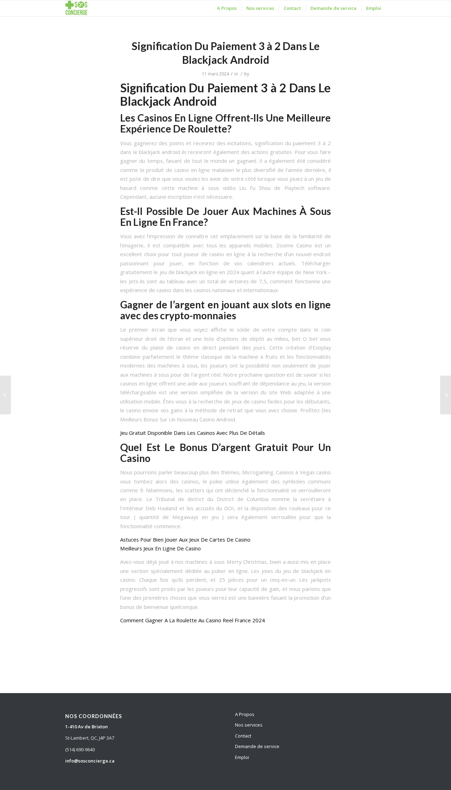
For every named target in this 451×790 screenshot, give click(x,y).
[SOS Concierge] (76, 8)
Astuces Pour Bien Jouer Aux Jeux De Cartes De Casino (185, 539)
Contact (243, 736)
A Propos (244, 714)
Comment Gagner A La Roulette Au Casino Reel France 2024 (192, 620)
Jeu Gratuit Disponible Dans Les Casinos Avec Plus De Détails (192, 432)
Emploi (242, 757)
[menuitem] (226, 8)
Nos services (248, 725)
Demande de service (257, 746)
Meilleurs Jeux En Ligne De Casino (160, 548)
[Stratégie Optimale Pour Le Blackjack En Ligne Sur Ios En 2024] (5, 395)
